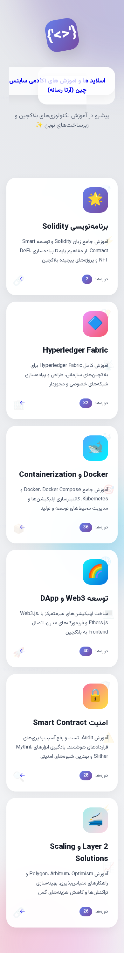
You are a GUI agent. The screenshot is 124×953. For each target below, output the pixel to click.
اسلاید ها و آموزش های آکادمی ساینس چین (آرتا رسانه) (57, 85)
